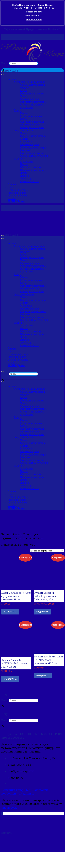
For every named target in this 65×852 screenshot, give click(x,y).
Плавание (19, 158)
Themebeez (9, 807)
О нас (11, 187)
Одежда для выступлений (34, 155)
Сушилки (25, 150)
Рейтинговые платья (31, 116)
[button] (32, 51)
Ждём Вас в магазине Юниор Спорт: (32, 5)
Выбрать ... (10, 611)
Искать (5, 63)
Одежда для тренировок (33, 136)
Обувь (23, 90)
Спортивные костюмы (32, 104)
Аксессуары (26, 178)
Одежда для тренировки (33, 84)
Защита (24, 138)
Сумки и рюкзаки (29, 181)
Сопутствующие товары (33, 101)
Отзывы (12, 198)
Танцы (17, 110)
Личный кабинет (17, 192)
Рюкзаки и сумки (29, 99)
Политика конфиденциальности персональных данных (24, 791)
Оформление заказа (18, 190)
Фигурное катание (24, 130)
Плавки (24, 164)
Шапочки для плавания (32, 170)
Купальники (26, 107)
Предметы (25, 87)
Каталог (12, 79)
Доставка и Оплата (18, 195)
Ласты (23, 173)
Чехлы (23, 96)
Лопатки (25, 175)
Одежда (24, 113)
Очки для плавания (30, 167)
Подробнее (42, 611)
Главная (12, 184)
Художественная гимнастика (29, 82)
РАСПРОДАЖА (16, 201)
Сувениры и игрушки (32, 93)
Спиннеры (26, 141)
